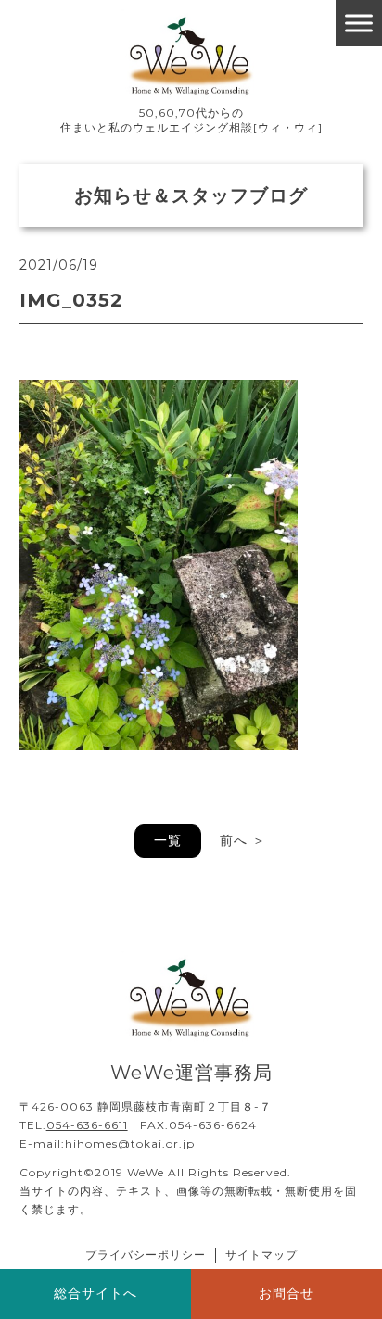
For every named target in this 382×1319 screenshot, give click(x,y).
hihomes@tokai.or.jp (130, 1143)
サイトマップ (261, 1255)
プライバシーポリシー (145, 1255)
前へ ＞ (243, 840)
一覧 (168, 840)
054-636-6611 (87, 1125)
